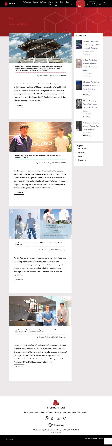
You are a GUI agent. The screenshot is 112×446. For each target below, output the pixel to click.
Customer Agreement (91, 439)
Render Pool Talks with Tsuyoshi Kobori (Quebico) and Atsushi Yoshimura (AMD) (38, 156)
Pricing (35, 2)
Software (43, 2)
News (80, 156)
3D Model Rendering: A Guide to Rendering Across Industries (91, 85)
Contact (92, 4)
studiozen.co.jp (57, 432)
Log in (72, 3)
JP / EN (105, 4)
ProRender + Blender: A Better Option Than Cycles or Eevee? (91, 126)
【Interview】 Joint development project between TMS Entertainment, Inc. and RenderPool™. (35, 330)
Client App (50, 3)
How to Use (82, 148)
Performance (27, 2)
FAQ (62, 2)
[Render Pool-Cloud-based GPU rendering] (11, 3)
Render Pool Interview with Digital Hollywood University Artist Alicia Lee (38, 243)
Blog (67, 2)
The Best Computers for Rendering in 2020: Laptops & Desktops (92, 45)
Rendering (86, 54)
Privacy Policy (103, 439)
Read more (19, 105)
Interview (62, 75)
